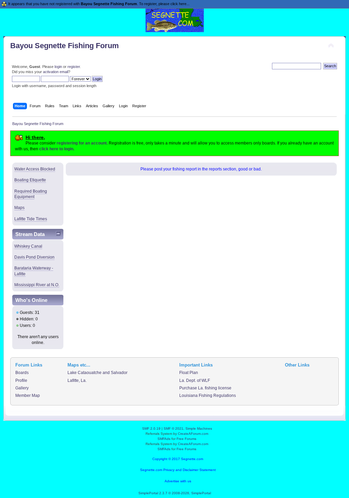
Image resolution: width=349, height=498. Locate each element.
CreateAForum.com (193, 433)
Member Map (27, 395)
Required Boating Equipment (30, 194)
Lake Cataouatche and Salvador (97, 372)
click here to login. (56, 149)
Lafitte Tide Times (30, 219)
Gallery (22, 388)
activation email (55, 72)
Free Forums (186, 439)
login (58, 67)
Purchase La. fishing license (205, 388)
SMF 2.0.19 (151, 428)
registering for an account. (82, 143)
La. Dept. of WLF (194, 380)
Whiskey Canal (28, 246)
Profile (21, 380)
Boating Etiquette (30, 180)
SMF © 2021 (173, 428)
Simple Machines (198, 428)
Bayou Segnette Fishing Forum (64, 45)
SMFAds (163, 439)
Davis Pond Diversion (34, 257)
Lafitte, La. (77, 380)
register (73, 67)
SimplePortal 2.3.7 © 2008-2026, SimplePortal (174, 493)
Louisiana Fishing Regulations (207, 395)
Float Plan (188, 372)
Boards (22, 372)
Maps (19, 207)
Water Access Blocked (34, 169)
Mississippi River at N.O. (36, 284)
